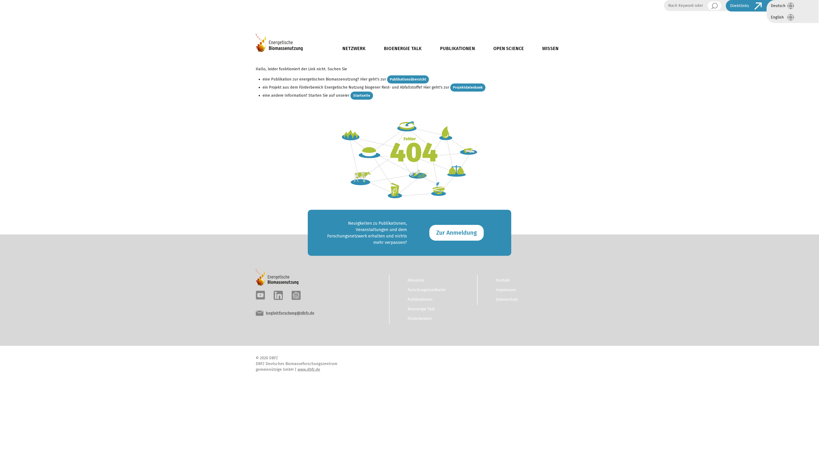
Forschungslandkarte (427, 290)
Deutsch (778, 5)
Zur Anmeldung (456, 232)
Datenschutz (507, 299)
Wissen (550, 48)
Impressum (506, 290)
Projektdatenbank (468, 87)
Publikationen (457, 48)
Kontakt (503, 280)
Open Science (508, 48)
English (777, 17)
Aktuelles (740, 18)
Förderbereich (420, 318)
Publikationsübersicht (408, 79)
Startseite (361, 95)
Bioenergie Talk (403, 48)
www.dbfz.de (309, 369)
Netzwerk (354, 48)
